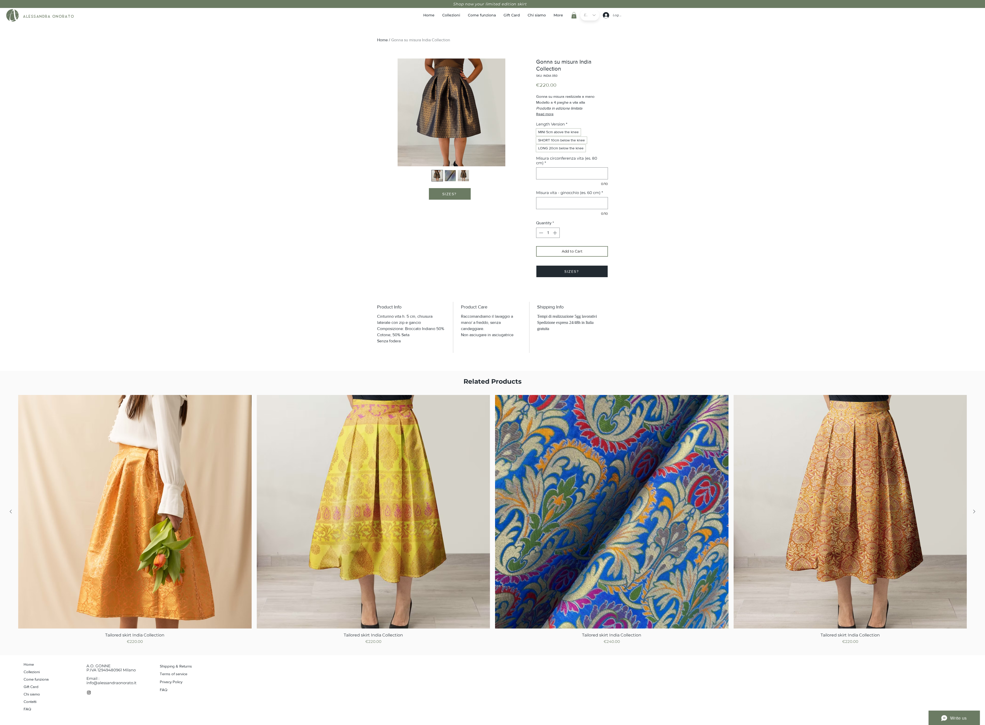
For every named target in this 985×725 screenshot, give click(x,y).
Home (382, 40)
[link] (574, 15)
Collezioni (32, 672)
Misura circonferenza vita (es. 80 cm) (566, 160)
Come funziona (36, 679)
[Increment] (555, 233)
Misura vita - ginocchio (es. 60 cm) (569, 192)
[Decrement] (540, 233)
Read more (545, 114)
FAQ (27, 709)
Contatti (30, 701)
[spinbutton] (548, 233)
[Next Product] (974, 511)
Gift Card (31, 686)
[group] (492, 520)
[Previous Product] (11, 511)
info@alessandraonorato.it (111, 682)
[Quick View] (135, 512)
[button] (450, 194)
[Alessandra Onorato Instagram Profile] (88, 692)
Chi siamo (32, 694)
